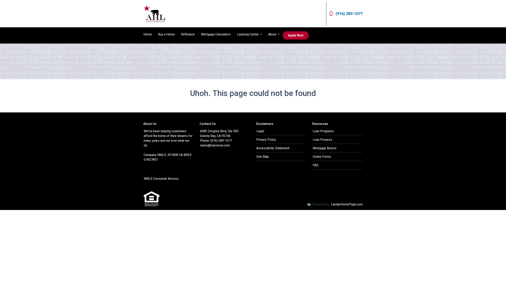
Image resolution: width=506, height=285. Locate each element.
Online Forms (322, 157)
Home (147, 34)
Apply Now (295, 35)
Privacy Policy (266, 140)
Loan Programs (323, 131)
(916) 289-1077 (349, 13)
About (272, 34)
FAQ (315, 165)
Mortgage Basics (324, 148)
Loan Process (322, 140)
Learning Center (248, 34)
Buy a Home (166, 34)
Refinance (188, 34)
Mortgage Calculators (216, 34)
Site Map (262, 157)
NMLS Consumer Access (161, 178)
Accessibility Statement (272, 148)
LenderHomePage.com (347, 204)
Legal (260, 131)
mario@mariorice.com (215, 145)
